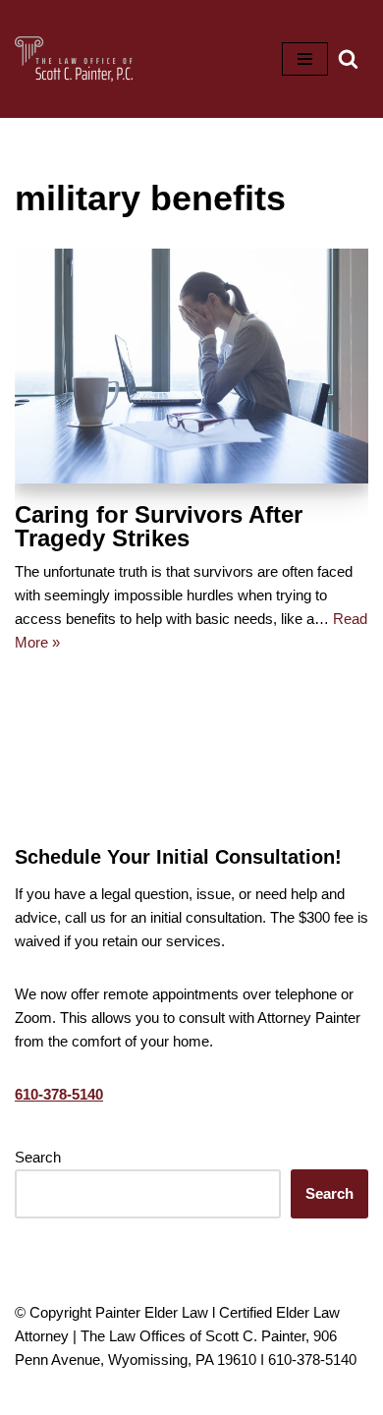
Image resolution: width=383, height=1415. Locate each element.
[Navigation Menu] (305, 59)
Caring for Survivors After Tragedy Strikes (158, 526)
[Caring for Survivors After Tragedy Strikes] (191, 366)
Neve (109, 1395)
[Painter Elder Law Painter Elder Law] (74, 59)
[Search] (348, 58)
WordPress (255, 1395)
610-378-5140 (59, 1094)
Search (38, 1157)
